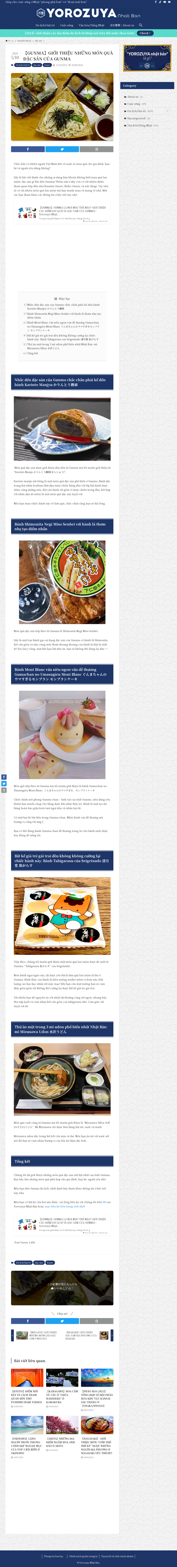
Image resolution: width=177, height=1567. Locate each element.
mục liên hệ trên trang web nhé (64, 1206)
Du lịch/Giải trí (23, 65)
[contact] (169, 2)
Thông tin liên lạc (55, 1556)
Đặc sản (36, 65)
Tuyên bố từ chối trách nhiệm (117, 1556)
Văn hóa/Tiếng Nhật (142, 125)
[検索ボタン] (141, 25)
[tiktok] (160, 2)
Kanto (47, 65)
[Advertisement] (62, 258)
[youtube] (164, 2)
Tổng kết (32, 353)
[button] (28, 149)
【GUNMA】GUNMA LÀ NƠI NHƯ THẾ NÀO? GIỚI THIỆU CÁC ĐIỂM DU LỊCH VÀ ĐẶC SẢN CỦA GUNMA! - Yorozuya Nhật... (72, 211)
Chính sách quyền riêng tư (83, 1556)
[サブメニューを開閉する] (167, 111)
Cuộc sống (136, 103)
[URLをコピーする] (96, 149)
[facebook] (155, 2)
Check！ (145, 33)
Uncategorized (138, 118)
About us (135, 96)
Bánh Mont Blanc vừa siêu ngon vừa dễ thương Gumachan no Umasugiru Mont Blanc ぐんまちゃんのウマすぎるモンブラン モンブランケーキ (63, 326)
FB (104, 1202)
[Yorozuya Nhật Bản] (88, 13)
